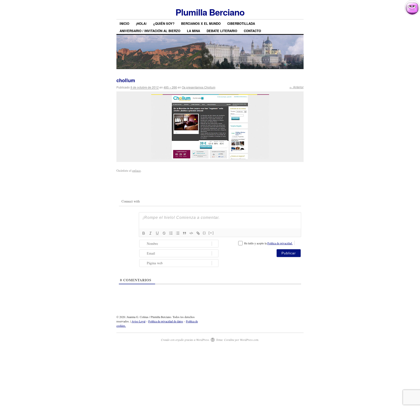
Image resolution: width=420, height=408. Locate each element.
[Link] (198, 233)
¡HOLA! (141, 23)
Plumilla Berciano (210, 12)
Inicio (124, 23)
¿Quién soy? (164, 23)
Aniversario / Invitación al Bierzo (150, 30)
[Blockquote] (184, 233)
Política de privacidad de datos (165, 321)
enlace (136, 170)
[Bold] (143, 233)
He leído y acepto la (268, 243)
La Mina (193, 30)
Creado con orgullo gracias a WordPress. (185, 340)
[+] (211, 233)
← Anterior (296, 87)
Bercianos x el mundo (201, 23)
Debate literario (222, 30)
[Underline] (157, 233)
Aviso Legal (138, 321)
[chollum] (210, 126)
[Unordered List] (177, 233)
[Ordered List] (170, 233)
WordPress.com (249, 340)
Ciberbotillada (241, 23)
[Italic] (150, 233)
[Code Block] (191, 233)
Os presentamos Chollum (198, 87)
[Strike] (164, 233)
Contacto (252, 30)
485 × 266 (170, 87)
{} (204, 233)
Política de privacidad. (280, 243)
